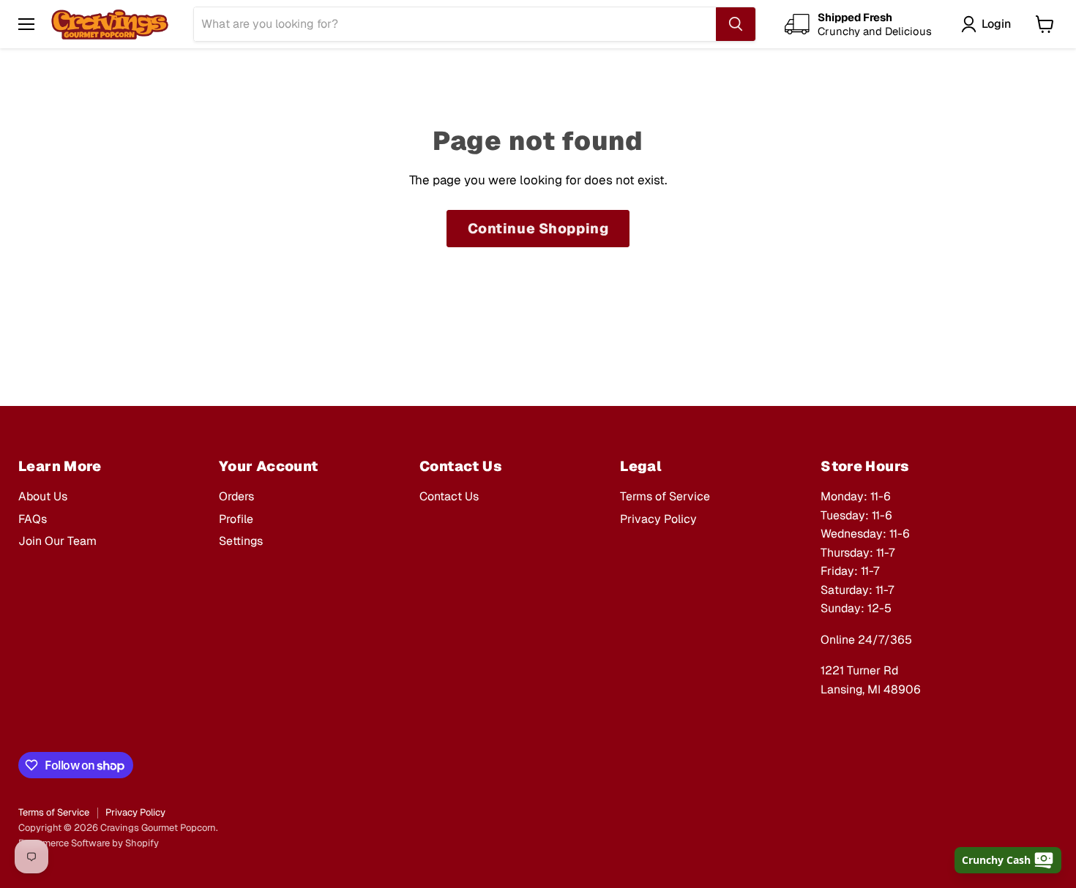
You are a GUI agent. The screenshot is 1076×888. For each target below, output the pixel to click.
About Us (42, 496)
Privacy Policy (658, 519)
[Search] (735, 24)
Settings (241, 541)
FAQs (32, 519)
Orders (236, 496)
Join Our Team (57, 541)
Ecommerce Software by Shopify (88, 843)
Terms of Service (665, 496)
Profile (236, 519)
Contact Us (449, 496)
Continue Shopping (538, 228)
